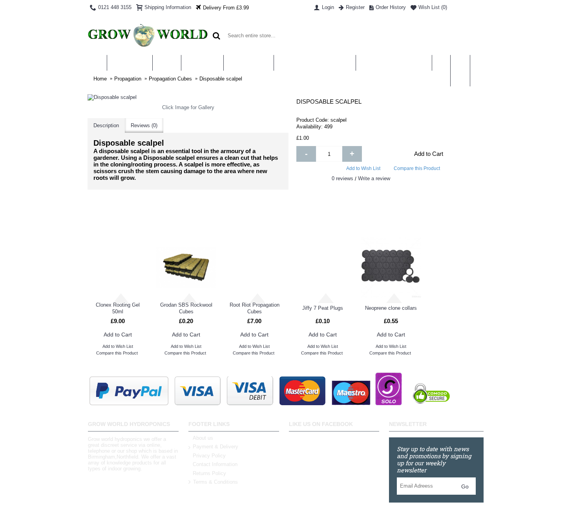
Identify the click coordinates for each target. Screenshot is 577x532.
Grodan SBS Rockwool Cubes (186, 308)
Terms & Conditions (215, 482)
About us (203, 438)
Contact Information (215, 464)
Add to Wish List (363, 168)
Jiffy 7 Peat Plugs (322, 308)
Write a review (374, 178)
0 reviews (342, 178)
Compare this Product (417, 168)
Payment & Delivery (215, 447)
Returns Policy (209, 473)
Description (106, 125)
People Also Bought (389, 221)
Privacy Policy (209, 456)
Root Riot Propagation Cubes (254, 308)
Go (465, 486)
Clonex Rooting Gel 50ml (118, 308)
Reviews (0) (144, 125)
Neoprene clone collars (391, 308)
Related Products (188, 221)
